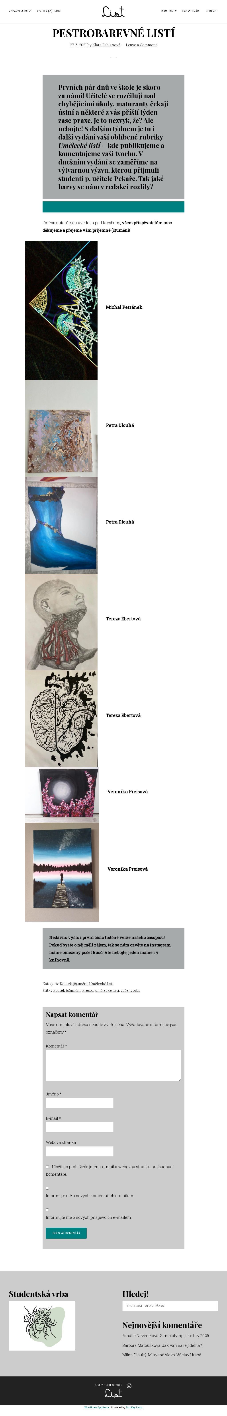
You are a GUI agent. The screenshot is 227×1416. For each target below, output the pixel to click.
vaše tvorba (130, 990)
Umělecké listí (101, 983)
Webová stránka (61, 1142)
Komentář (56, 1046)
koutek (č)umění (67, 990)
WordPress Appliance (96, 1407)
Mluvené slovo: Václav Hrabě (174, 1354)
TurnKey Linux (134, 1407)
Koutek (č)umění (74, 983)
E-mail (53, 1118)
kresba (88, 990)
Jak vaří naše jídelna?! (182, 1345)
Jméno (54, 1094)
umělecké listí (107, 990)
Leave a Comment (141, 44)
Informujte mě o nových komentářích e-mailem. (90, 1195)
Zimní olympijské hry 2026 (184, 1335)
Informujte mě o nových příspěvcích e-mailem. (89, 1217)
